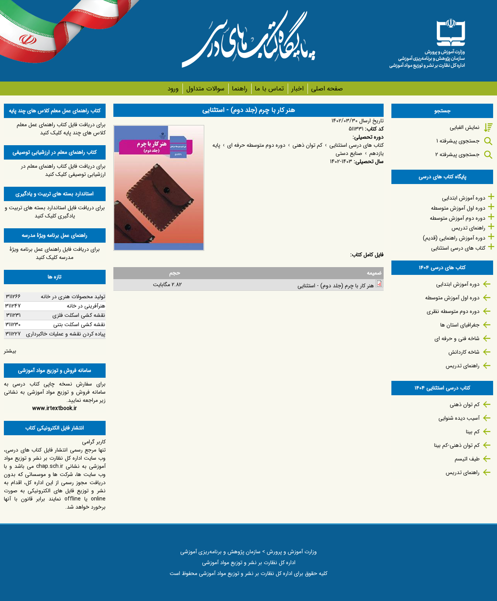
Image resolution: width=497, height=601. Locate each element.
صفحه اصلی (327, 88)
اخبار (297, 88)
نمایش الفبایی (465, 127)
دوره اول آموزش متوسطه (458, 208)
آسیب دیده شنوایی (459, 418)
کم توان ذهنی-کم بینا (457, 445)
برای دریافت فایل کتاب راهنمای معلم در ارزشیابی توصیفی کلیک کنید (63, 170)
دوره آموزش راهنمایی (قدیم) (454, 238)
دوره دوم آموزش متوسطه (457, 218)
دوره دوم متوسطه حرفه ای (256, 145)
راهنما (239, 88)
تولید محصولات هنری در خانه (73, 296)
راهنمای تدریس (468, 228)
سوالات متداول (205, 88)
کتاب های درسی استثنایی (356, 145)
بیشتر (10, 351)
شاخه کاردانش (464, 352)
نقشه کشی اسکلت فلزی (78, 315)
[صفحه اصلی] (427, 41)
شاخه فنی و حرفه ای (457, 338)
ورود (173, 88)
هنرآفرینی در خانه (86, 306)
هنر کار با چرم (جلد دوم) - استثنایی (335, 285)
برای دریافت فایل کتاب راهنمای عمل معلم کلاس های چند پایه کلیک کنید (61, 128)
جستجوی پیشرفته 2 (457, 154)
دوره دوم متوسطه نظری (453, 311)
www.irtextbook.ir (54, 408)
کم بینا (473, 431)
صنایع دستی (348, 153)
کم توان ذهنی (307, 145)
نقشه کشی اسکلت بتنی (79, 324)
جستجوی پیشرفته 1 (458, 141)
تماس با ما (269, 88)
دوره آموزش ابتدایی (463, 198)
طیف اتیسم (467, 459)
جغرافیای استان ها (460, 325)
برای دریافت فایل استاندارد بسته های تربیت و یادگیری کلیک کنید (55, 211)
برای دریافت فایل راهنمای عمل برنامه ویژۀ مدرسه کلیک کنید (55, 253)
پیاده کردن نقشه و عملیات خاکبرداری (65, 334)
